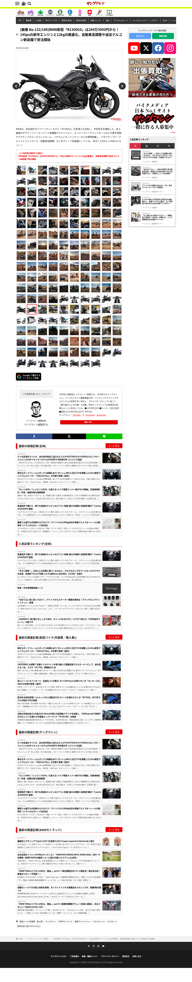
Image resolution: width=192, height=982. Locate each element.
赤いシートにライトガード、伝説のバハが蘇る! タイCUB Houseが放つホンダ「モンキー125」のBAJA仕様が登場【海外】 (59, 682)
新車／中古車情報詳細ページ (30, 587)
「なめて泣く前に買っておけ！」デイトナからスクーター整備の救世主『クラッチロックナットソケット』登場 (58, 601)
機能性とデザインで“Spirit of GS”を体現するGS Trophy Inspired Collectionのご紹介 (55, 841)
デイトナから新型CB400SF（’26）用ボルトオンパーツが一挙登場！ (157, 186)
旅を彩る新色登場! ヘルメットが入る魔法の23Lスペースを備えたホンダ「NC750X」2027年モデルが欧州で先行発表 (58, 699)
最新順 (28, 20)
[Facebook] (34, 436)
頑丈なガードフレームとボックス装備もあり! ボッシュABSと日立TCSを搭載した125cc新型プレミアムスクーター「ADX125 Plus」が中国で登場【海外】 (58, 474)
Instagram (101, 415)
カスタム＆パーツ (121, 20)
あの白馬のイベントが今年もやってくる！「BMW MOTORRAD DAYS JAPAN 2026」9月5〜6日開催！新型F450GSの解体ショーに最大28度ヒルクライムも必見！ (58, 856)
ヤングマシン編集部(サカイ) (152, 191)
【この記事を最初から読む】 (68, 156)
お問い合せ (136, 956)
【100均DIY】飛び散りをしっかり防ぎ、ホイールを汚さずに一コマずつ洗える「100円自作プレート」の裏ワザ (58, 620)
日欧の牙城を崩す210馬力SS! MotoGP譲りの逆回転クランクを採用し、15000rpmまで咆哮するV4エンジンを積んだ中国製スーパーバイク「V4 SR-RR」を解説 (59, 715)
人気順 (38, 20)
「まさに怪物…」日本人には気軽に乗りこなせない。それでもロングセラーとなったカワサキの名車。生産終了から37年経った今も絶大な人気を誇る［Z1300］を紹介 (58, 572)
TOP (20, 20)
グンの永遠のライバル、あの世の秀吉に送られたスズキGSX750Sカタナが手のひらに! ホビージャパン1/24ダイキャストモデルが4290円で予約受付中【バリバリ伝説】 (58, 458)
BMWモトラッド (65, 921)
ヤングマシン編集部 (149, 161)
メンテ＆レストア (139, 20)
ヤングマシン (50, 921)
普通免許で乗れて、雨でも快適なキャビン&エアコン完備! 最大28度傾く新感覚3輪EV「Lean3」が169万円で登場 (59, 507)
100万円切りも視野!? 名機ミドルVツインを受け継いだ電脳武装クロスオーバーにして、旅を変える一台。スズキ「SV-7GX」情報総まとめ (59, 666)
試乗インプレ (96, 20)
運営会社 (125, 956)
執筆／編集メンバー (90, 956)
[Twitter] (69, 436)
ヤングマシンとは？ (59, 956)
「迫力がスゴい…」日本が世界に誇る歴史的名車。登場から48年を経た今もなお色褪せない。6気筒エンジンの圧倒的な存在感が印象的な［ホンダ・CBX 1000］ (157, 171)
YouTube (77, 415)
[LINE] (104, 436)
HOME (20, 939)
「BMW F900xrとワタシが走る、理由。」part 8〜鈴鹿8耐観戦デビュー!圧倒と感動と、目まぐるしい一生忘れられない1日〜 (58, 905)
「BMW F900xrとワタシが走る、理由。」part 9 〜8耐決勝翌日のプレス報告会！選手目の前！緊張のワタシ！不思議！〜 (58, 872)
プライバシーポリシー (110, 956)
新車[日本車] (67, 20)
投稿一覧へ (88, 422)
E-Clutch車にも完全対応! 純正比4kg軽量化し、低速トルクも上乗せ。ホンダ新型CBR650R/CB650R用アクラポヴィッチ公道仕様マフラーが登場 (157, 201)
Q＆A (165, 20)
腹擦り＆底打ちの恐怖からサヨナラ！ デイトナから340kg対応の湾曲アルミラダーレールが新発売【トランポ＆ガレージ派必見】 (58, 524)
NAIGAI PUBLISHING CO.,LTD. (93, 962)
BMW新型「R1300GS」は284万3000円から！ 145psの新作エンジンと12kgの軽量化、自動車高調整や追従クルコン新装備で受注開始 (104, 939)
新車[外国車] (81, 20)
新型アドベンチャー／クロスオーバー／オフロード (96, 921)
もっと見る (114, 445)
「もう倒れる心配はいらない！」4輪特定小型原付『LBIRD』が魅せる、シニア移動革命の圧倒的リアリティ (157, 217)
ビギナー (155, 20)
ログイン (140, 35)
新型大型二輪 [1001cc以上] (28, 926)
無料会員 (163, 35)
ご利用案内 (74, 956)
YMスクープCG (51, 20)
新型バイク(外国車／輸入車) (31, 921)
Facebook (90, 415)
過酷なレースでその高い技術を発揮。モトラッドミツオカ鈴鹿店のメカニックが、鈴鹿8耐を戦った (59, 889)
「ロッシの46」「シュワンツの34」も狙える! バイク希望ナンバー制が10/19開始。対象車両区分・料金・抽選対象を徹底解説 (58, 491)
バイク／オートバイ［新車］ (38, 939)
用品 (107, 20)
